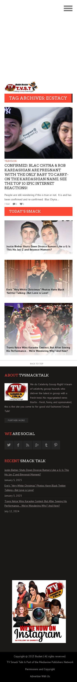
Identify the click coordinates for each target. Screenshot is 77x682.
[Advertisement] (38, 40)
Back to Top (36, 363)
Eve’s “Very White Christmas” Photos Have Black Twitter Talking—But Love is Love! (35, 488)
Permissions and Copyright (40, 669)
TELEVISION (10, 161)
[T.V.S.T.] (21, 86)
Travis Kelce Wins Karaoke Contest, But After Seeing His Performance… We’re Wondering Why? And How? (35, 503)
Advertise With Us (40, 676)
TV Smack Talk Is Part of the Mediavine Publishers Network (40, 662)
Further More (16, 420)
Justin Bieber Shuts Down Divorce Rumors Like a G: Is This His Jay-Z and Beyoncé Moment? (36, 472)
